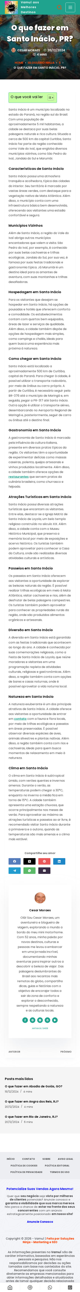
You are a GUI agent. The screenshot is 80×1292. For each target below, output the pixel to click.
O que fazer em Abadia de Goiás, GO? (33, 1086)
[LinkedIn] (59, 861)
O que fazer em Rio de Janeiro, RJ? (31, 1117)
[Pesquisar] (59, 7)
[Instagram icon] (40, 1020)
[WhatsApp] (29, 870)
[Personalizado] (50, 1287)
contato (20, 719)
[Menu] (70, 7)
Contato (28, 1159)
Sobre (46, 1159)
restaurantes (19, 477)
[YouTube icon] (55, 1020)
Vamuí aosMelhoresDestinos (30, 7)
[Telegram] (15, 870)
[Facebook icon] (25, 1020)
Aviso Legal (65, 1159)
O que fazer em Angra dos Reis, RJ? (32, 1101)
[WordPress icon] (47, 1020)
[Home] (10, 1287)
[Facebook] (15, 861)
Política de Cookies (24, 1165)
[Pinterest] (44, 861)
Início (11, 1159)
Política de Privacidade (26, 1172)
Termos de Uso (60, 1172)
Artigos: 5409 (40, 1028)
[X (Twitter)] (29, 861)
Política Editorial (57, 1165)
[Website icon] (32, 1020)
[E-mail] (44, 870)
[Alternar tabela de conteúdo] (49, 97)
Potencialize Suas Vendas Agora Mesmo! (40, 1189)
